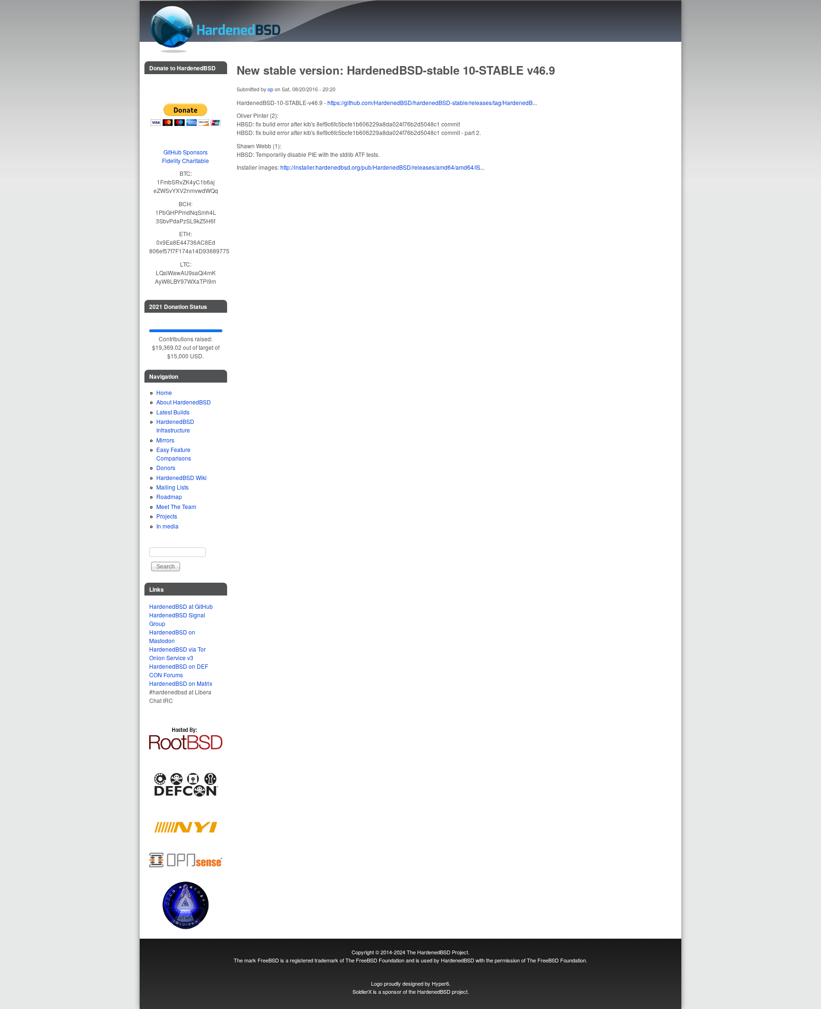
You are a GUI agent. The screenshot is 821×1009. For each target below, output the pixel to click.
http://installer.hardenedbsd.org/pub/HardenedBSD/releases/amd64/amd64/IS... (382, 167)
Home (164, 392)
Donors (165, 467)
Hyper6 (440, 983)
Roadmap (169, 496)
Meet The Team (176, 506)
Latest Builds (173, 412)
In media (167, 526)
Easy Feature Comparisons (173, 453)
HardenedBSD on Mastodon (172, 636)
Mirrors (165, 440)
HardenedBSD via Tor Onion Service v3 (177, 653)
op (270, 89)
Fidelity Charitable (185, 160)
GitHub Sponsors (185, 152)
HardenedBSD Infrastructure (175, 425)
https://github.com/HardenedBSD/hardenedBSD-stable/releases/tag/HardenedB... (432, 102)
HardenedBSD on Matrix (180, 683)
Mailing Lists (172, 487)
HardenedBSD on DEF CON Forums (178, 670)
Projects (166, 516)
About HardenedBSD (183, 402)
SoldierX (362, 991)
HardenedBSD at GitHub (181, 606)
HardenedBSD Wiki (181, 477)
